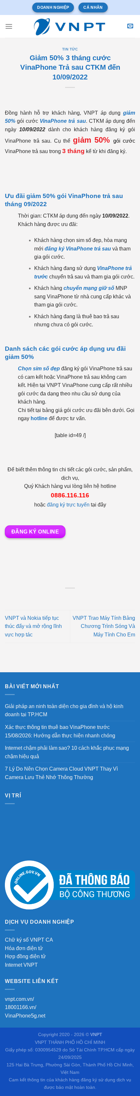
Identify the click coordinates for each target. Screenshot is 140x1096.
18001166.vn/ (20, 1007)
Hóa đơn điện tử (24, 948)
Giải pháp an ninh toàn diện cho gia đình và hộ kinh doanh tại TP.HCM (64, 711)
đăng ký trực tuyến (68, 504)
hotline (39, 418)
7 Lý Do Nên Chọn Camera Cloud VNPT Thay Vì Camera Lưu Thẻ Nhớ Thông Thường (61, 773)
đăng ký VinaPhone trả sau (78, 248)
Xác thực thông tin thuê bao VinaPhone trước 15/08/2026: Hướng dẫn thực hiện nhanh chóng (60, 731)
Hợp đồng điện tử (25, 956)
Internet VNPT (21, 965)
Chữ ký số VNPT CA (29, 940)
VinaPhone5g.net (25, 1015)
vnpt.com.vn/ (19, 999)
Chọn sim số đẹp (39, 368)
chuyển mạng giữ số (88, 288)
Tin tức (70, 49)
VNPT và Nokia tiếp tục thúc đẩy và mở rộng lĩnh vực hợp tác (33, 626)
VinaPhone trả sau (63, 121)
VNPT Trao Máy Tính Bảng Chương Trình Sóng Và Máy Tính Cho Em (104, 626)
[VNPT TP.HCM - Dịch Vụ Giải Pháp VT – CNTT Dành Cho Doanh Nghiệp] (70, 26)
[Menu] (9, 26)
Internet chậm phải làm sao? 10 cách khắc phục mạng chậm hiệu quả (67, 752)
